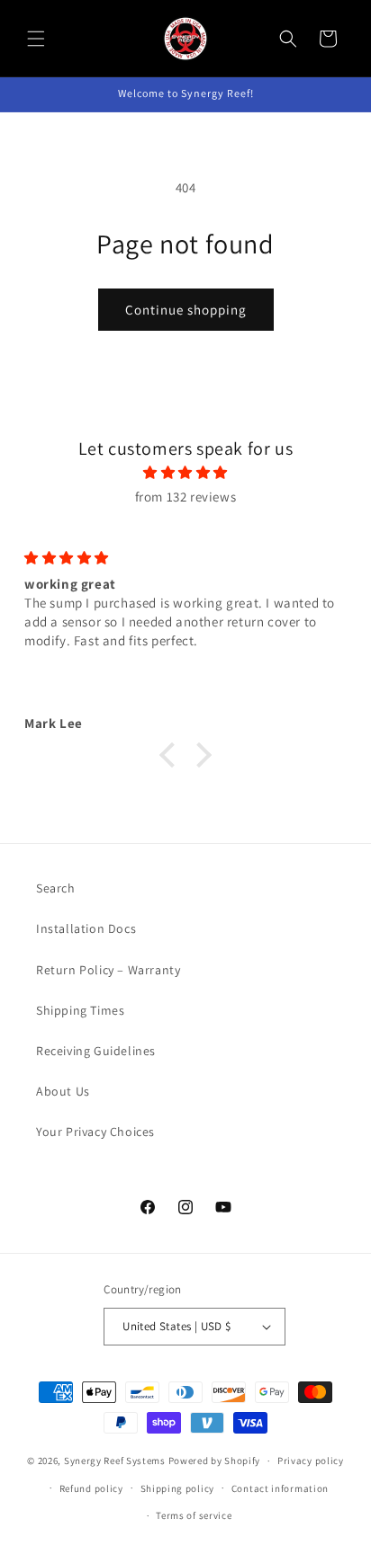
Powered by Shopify (214, 1460)
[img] (185, 472)
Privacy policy (310, 1460)
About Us (63, 1091)
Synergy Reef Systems (115, 1460)
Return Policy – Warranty (108, 970)
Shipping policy (177, 1488)
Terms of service (193, 1515)
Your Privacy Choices (95, 1131)
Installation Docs (86, 928)
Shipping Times (80, 1010)
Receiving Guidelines (96, 1051)
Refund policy (91, 1488)
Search (56, 888)
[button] (36, 38)
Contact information (280, 1488)
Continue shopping (186, 309)
